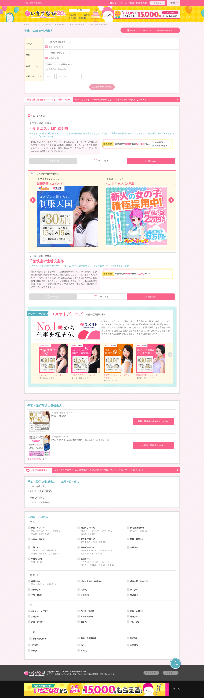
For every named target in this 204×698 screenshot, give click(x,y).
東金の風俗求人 (34, 459)
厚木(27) (134, 590)
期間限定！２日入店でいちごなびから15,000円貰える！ (152, 30)
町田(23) (111, 565)
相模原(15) (35, 590)
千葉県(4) (32, 491)
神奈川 (34, 575)
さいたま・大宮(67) (39, 611)
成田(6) (34, 650)
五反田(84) (85, 542)
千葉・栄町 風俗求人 (78, 24)
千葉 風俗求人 (60, 24)
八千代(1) (35, 645)
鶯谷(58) (56, 554)
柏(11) (83, 645)
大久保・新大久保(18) (40, 534)
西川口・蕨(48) (87, 611)
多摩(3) (102, 565)
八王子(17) (106, 562)
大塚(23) (95, 531)
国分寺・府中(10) (88, 565)
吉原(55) (134, 547)
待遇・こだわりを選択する (58, 64)
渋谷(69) (134, 531)
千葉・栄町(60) (39, 639)
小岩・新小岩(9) (106, 550)
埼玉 (33, 605)
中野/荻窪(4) (36, 559)
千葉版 (48, 24)
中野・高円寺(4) (38, 562)
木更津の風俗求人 (153, 445)
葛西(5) (99, 554)
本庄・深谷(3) (136, 622)
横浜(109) (35, 581)
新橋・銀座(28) (136, 539)
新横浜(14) (51, 584)
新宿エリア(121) (38, 528)
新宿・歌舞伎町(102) (40, 531)
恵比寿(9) (144, 531)
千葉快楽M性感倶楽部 (46, 261)
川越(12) (35, 616)
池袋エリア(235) (88, 528)
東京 (33, 521)
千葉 (172, 2)
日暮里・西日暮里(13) (40, 554)
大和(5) (84, 590)
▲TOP (175, 663)
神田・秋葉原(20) (48, 550)
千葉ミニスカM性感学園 (48, 128)
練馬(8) (84, 534)
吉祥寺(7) (85, 562)
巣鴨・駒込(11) (108, 531)
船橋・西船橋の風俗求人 (153, 421)
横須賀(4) (134, 595)
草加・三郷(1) (87, 616)
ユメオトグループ (67, 314)
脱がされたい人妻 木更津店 (67, 440)
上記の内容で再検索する (102, 87)
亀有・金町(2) (87, 554)
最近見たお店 (116, 3)
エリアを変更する (58, 42)
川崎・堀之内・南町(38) (91, 581)
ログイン (157, 3)
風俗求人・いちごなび (32, 24)
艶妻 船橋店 (59, 416)
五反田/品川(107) (88, 539)
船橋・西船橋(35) (88, 638)
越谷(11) (134, 616)
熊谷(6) (84, 622)
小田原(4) (85, 595)
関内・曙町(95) (37, 584)
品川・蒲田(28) (99, 542)
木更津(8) (134, 645)
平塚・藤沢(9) (37, 595)
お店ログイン (151, 673)
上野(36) (35, 550)
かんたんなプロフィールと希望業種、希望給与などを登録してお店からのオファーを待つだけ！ (87, 470)
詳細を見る (151, 161)
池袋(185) (85, 531)
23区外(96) (85, 559)
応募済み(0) (141, 3)
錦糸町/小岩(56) (87, 547)
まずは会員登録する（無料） (102, 509)
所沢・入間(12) (136, 611)
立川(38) (95, 562)
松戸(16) (134, 638)
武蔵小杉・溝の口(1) (139, 581)
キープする (103, 161)
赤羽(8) (93, 534)
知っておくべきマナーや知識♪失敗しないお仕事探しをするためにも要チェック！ (89, 99)
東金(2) (84, 650)
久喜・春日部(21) (38, 622)
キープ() (129, 3)
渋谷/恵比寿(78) (137, 528)
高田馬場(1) (57, 531)
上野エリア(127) (38, 547)
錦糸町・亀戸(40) (88, 550)
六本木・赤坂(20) (38, 539)
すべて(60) (32, 502)
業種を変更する (58, 53)
